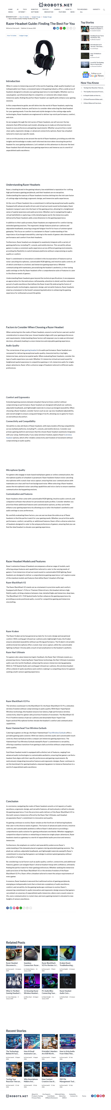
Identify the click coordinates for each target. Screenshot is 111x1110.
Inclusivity (72, 1094)
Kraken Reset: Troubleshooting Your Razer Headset (67, 965)
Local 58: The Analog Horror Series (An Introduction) (97, 63)
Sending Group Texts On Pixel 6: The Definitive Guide (97, 36)
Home (10, 9)
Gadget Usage (23, 35)
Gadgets (96, 9)
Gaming (57, 9)
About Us (35, 1094)
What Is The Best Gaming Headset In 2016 (13, 993)
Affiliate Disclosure (51, 1098)
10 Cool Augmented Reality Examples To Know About (96, 28)
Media (10, 12)
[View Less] (74, 28)
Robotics (34, 9)
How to (68, 9)
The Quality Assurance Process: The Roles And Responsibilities (94, 91)
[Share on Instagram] (14, 908)
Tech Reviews (82, 9)
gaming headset (31, 350)
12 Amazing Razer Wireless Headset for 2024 (31, 993)
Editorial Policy (60, 1094)
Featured (62, 12)
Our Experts (46, 1094)
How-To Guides (11, 35)
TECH (25, 9)
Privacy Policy (36, 1098)
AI (17, 9)
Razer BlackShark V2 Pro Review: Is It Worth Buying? (49, 965)
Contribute (51, 1096)
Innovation (48, 12)
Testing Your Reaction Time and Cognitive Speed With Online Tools (94, 88)
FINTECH (45, 9)
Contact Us (73, 1096)
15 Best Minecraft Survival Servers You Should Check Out (93, 103)
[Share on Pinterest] (61, 28)
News (72, 12)
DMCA (64, 1098)
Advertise (62, 1096)
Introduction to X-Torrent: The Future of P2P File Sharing (96, 45)
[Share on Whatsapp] (64, 28)
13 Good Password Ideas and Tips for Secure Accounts (93, 99)
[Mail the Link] (71, 28)
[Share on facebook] (54, 28)
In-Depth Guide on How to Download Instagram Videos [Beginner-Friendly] (93, 95)
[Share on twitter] (57, 28)
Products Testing (37, 1096)
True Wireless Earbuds (57, 733)
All (81, 12)
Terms (84, 1096)
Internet (21, 12)
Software (35, 12)
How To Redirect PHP (95, 54)
